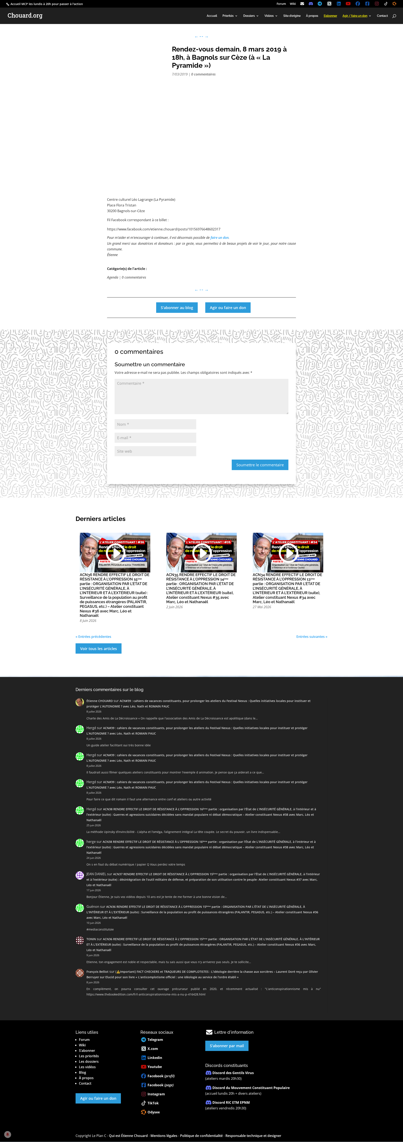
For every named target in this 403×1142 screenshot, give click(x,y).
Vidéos (269, 15)
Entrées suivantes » (311, 636)
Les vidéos (87, 1067)
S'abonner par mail (227, 1045)
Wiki (293, 4)
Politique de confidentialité (201, 1135)
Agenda (112, 277)
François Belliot (97, 972)
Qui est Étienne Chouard (128, 1135)
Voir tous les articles (98, 648)
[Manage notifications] (7, 1134)
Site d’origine (292, 15)
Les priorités (89, 1056)
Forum (281, 4)
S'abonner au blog (177, 307)
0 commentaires (203, 74)
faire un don (220, 237)
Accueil (212, 15)
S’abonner (87, 1050)
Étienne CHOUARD (99, 701)
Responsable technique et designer (253, 1135)
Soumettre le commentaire (260, 464)
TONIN (91, 939)
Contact (382, 15)
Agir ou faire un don (228, 307)
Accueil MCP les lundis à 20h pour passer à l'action (46, 4)
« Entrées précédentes (93, 636)
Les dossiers (89, 1061)
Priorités (228, 15)
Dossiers (249, 15)
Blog (82, 1072)
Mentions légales (163, 1135)
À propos (312, 15)
